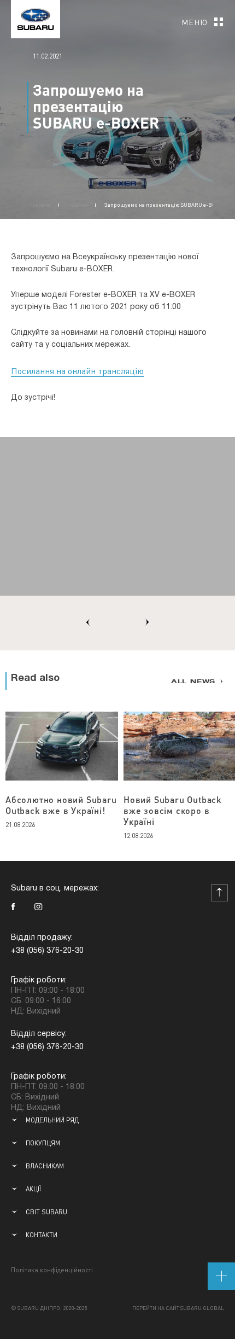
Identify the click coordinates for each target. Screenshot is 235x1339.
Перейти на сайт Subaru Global (178, 1308)
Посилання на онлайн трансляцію (77, 370)
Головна (40, 204)
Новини (77, 204)
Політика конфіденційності (52, 1270)
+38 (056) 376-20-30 (47, 950)
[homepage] (35, 16)
